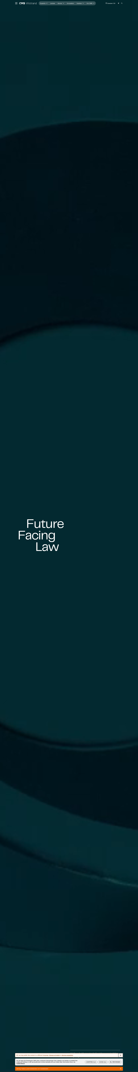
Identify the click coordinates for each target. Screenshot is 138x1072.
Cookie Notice (20, 1063)
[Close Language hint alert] (120, 1055)
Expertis (43, 3)
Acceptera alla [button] (91, 1062)
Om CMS (90, 3)
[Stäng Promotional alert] (120, 1068)
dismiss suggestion (67, 1055)
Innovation (70, 3)
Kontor (60, 3)
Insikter (79, 3)
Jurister (52, 3)
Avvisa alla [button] (102, 1062)
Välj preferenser (115, 1062)
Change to (54, 1055)
